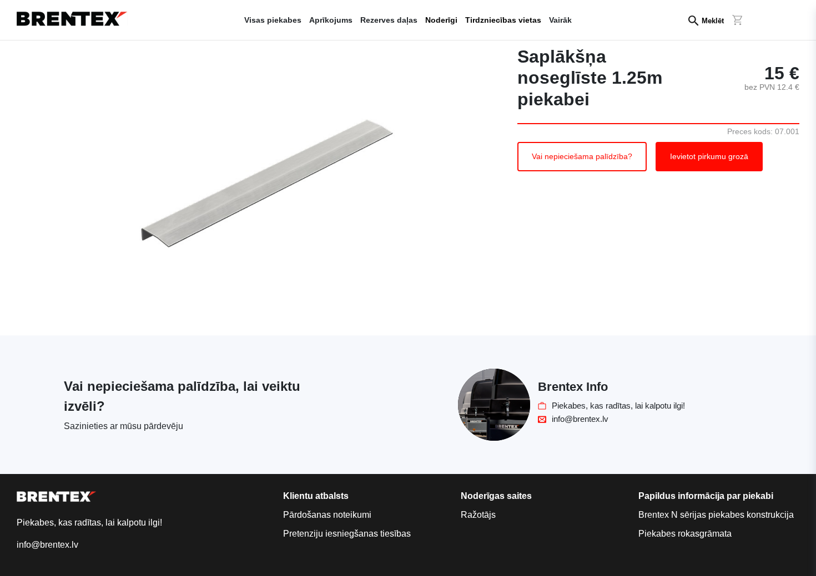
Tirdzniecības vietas (503, 20)
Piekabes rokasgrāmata (685, 533)
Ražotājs (478, 514)
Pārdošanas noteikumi (327, 514)
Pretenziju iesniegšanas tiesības (347, 533)
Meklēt (713, 21)
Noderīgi (441, 20)
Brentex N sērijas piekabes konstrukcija (716, 514)
